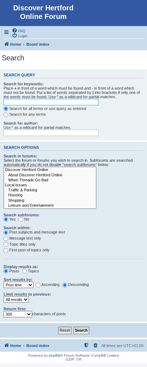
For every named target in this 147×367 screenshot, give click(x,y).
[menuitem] (18, 30)
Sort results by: (18, 279)
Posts (14, 271)
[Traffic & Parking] (50, 190)
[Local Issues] (50, 185)
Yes (12, 219)
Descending (78, 284)
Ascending (50, 284)
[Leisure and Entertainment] (50, 205)
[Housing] (50, 195)
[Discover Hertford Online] (50, 169)
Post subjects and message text (37, 232)
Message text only (25, 238)
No (26, 219)
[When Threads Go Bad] (50, 180)
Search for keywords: (24, 84)
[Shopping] (50, 200)
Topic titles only (22, 244)
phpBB (54, 355)
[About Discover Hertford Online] (50, 175)
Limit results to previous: (27, 294)
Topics (33, 271)
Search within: (17, 228)
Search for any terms (27, 114)
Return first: (15, 309)
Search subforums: (22, 215)
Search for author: (21, 123)
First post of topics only (29, 250)
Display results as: (21, 267)
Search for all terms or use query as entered (47, 108)
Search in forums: (20, 156)
